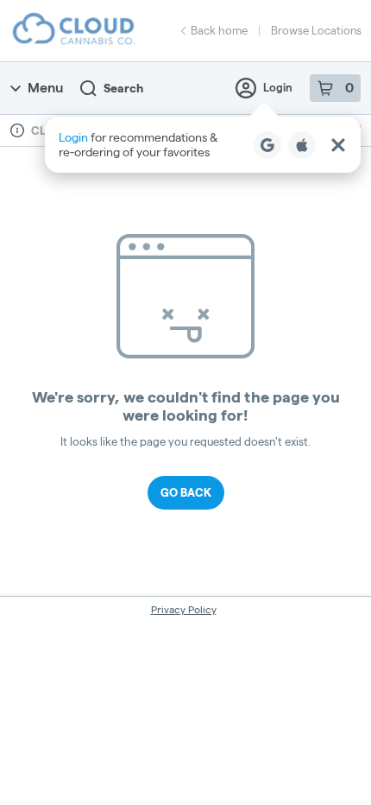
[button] (203, 145)
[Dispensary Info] (17, 130)
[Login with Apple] (302, 145)
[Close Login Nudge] (338, 145)
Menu (45, 87)
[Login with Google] (267, 145)
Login (277, 87)
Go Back (185, 492)
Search (123, 88)
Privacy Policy (184, 609)
